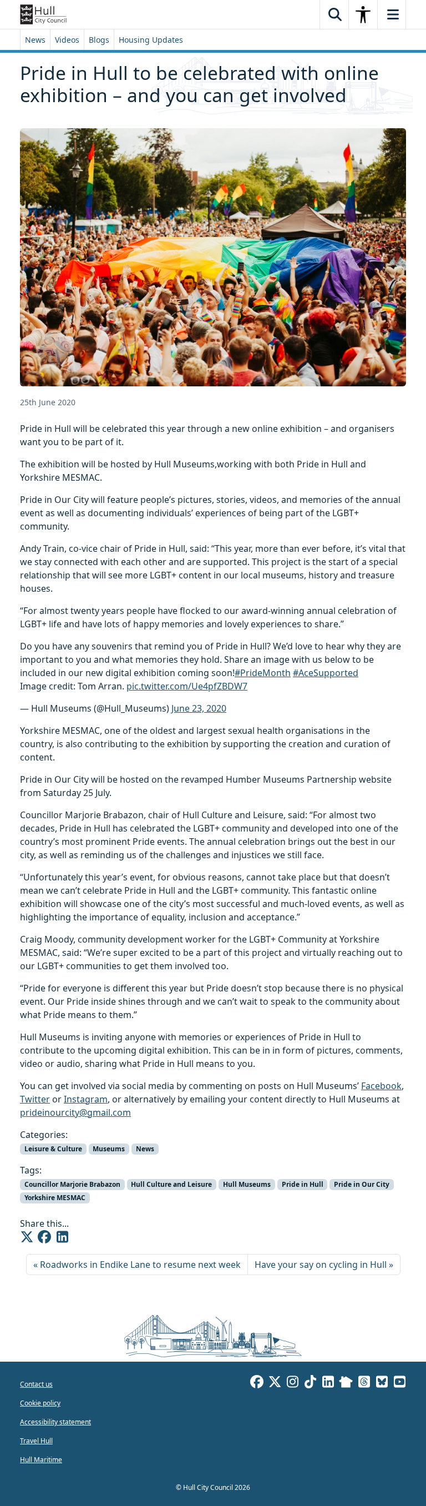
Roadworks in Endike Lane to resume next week (140, 1264)
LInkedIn (327, 1383)
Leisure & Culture (53, 1149)
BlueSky (381, 1383)
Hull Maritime (41, 1459)
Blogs (99, 39)
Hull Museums (247, 1184)
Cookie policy (40, 1403)
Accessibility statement (55, 1422)
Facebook (381, 1086)
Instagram (86, 1099)
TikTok (310, 1383)
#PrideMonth (263, 673)
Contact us (36, 1384)
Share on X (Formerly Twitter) (26, 1236)
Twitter (35, 1099)
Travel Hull (36, 1440)
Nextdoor (346, 1383)
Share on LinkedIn (62, 1236)
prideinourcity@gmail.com (75, 1112)
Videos (67, 39)
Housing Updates (151, 39)
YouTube (399, 1383)
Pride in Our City (361, 1184)
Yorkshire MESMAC (54, 1197)
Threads (364, 1383)
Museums (109, 1149)
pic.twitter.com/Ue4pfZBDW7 (186, 686)
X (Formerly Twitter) (274, 1383)
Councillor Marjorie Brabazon (72, 1184)
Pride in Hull (302, 1184)
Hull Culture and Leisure (171, 1184)
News (35, 39)
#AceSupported (325, 673)
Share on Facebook (44, 1236)
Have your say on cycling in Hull (321, 1264)
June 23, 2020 (198, 708)
